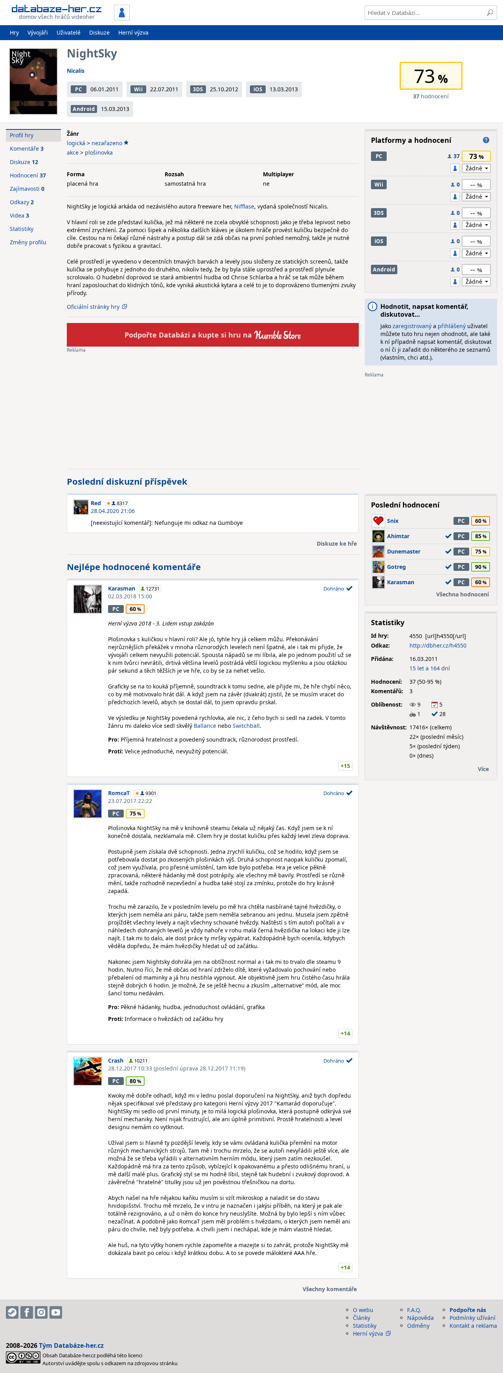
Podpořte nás (468, 1310)
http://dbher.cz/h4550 (437, 645)
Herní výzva (133, 32)
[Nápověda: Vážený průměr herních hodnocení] (486, 140)
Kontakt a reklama (473, 1325)
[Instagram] (41, 1312)
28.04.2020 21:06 (113, 511)
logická (76, 143)
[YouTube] (56, 1312)
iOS (258, 89)
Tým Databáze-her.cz (71, 1345)
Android (84, 109)
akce (73, 152)
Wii (138, 89)
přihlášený (452, 326)
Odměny (418, 1325)
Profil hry (21, 135)
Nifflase (244, 206)
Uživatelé (69, 32)
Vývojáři (38, 32)
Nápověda (420, 1317)
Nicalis (75, 70)
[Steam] (12, 1312)
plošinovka (99, 152)
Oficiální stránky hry (93, 306)
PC (78, 89)
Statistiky (21, 229)
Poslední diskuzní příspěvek (127, 481)
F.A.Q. (414, 1310)
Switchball (246, 725)
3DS (198, 89)
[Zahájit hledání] (490, 12)
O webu (363, 1310)
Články (361, 1317)
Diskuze (99, 32)
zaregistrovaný (412, 326)
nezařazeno (107, 143)
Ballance (205, 725)
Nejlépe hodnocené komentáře (134, 566)
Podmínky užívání (473, 1317)
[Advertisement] (213, 408)
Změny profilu (28, 242)
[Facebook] (26, 1312)
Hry (14, 32)
